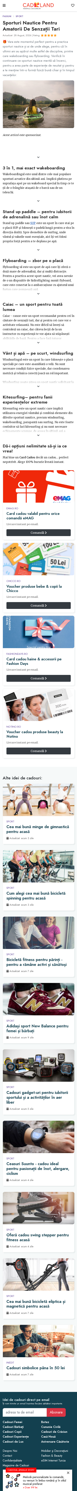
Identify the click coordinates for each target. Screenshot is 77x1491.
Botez (45, 1422)
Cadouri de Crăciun (54, 1432)
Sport (19, 16)
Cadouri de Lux (13, 1442)
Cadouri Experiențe (16, 1437)
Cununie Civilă (50, 1427)
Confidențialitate (12, 1460)
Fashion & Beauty (51, 1456)
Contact (7, 1456)
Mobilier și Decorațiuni (54, 1451)
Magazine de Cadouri (16, 1465)
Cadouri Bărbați (13, 1427)
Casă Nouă (48, 1437)
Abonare (56, 1412)
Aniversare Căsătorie (55, 1442)
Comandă (38, 532)
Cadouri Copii (12, 1432)
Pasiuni (7, 16)
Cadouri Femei (12, 1422)
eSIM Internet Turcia (53, 1460)
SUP (33, 223)
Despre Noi (10, 1451)
